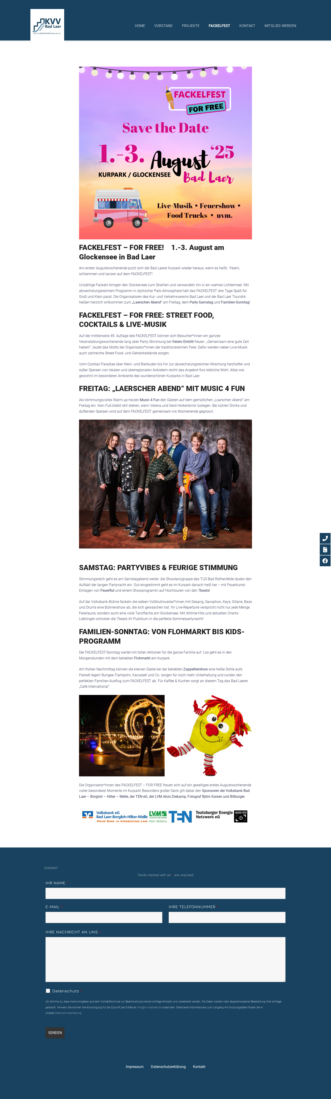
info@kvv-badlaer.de (148, 1007)
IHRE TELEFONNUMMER (193, 906)
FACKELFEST (219, 26)
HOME (140, 26)
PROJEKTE (191, 26)
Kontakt (199, 1067)
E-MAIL (53, 906)
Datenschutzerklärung (68, 1013)
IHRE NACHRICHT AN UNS (73, 932)
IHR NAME (56, 883)
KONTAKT (247, 26)
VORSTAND (163, 26)
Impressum (135, 1067)
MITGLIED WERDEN (280, 26)
